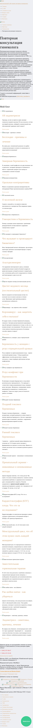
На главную (5, 695)
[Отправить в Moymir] (16, 686)
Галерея (4, 16)
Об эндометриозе (11, 115)
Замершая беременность (15, 161)
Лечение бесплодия (7, 707)
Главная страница (7, 24)
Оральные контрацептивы (15, 182)
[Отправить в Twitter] (8, 684)
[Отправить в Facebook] (16, 681)
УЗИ (3, 703)
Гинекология (5, 29)
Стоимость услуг (6, 10)
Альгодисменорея (11, 262)
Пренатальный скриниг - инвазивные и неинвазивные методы (17, 467)
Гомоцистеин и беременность (17, 219)
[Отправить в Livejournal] (23, 684)
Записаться (26, 721)
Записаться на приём (6, 656)
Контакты (4, 19)
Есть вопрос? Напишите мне (8, 674)
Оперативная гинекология (9, 713)
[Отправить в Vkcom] (25, 679)
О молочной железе (12, 199)
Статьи (4, 723)
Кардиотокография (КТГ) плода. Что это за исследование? (15, 505)
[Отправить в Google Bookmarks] (16, 682)
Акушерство (5, 705)
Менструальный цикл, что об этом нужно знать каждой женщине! (17, 536)
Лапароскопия (6, 715)
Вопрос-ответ (5, 12)
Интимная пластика (7, 709)
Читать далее (5, 129)
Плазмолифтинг (6, 711)
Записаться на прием (7, 697)
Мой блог (4, 14)
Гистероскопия (6, 717)
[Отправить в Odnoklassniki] (9, 679)
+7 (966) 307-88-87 (5, 650)
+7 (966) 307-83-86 (5, 653)
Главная (4, 6)
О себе (4, 8)
